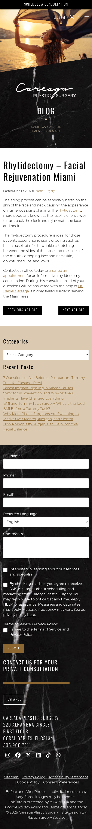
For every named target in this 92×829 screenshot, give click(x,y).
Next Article (74, 310)
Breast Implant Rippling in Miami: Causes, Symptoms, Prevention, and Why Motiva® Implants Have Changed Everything (38, 393)
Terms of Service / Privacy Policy (30, 624)
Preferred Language (20, 514)
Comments (13, 534)
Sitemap (11, 777)
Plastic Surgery (45, 191)
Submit (13, 648)
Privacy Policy (21, 635)
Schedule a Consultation (46, 4)
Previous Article (22, 310)
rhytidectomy (70, 210)
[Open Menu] (87, 17)
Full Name (12, 456)
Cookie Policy (28, 782)
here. (31, 615)
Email (8, 495)
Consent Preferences (61, 782)
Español (59, 18)
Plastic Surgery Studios (46, 818)
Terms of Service (47, 629)
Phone (9, 475)
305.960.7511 (17, 746)
